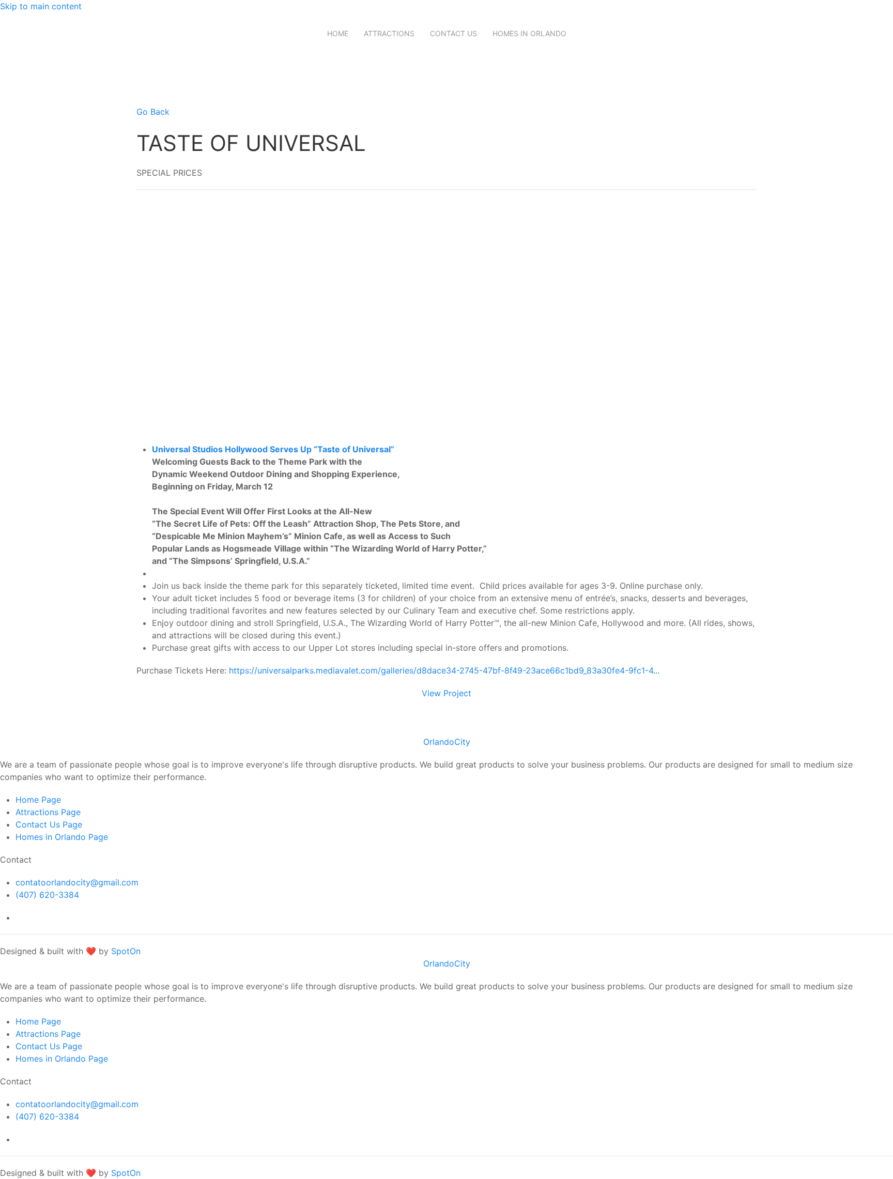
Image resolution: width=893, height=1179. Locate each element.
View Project (446, 693)
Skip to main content (41, 6)
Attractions (389, 33)
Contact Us (453, 33)
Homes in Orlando (529, 33)
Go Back (153, 111)
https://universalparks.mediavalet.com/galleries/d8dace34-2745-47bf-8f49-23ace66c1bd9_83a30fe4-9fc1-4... (444, 670)
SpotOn (126, 951)
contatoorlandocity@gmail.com (77, 882)
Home (337, 33)
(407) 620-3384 (47, 895)
